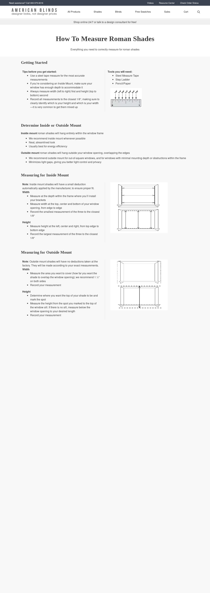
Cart (186, 11)
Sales (167, 11)
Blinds (118, 11)
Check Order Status (189, 2)
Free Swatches (143, 11)
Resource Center (167, 2)
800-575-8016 (36, 2)
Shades (98, 11)
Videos (150, 2)
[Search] (198, 12)
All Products (74, 11)
